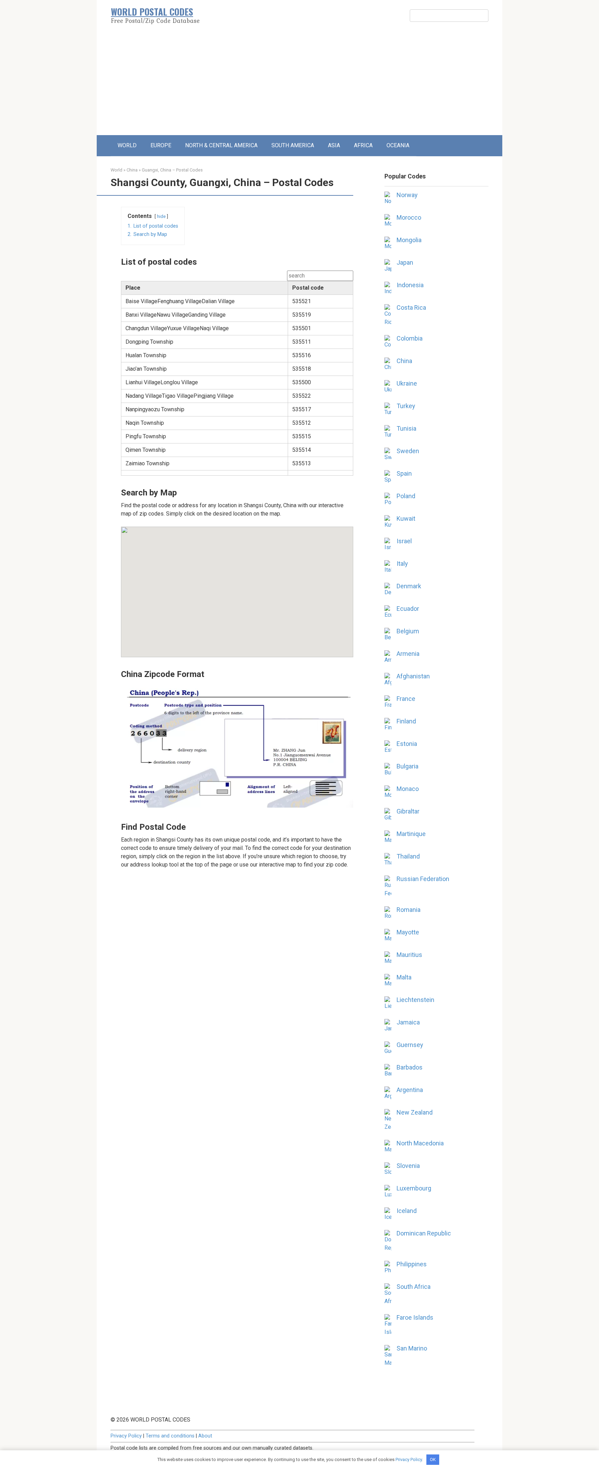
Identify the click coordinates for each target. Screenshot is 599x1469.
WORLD (127, 145)
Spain (404, 473)
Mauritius (409, 954)
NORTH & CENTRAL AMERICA (221, 145)
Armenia (408, 653)
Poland (406, 496)
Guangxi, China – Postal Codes (172, 170)
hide (161, 216)
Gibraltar (408, 811)
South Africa (414, 1286)
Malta (404, 977)
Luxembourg (414, 1188)
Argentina (410, 1089)
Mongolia (409, 240)
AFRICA (363, 145)
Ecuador (408, 608)
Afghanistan (413, 676)
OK (433, 1459)
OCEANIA (398, 145)
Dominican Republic (424, 1233)
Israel (404, 541)
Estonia (407, 743)
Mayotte (408, 932)
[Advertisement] (299, 83)
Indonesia (410, 285)
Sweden (408, 451)
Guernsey (410, 1044)
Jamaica (408, 1022)
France (406, 698)
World (116, 170)
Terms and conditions (170, 1436)
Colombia (410, 338)
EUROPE (160, 145)
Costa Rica (411, 307)
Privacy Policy (126, 1436)
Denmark (409, 586)
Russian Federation (423, 878)
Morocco (409, 217)
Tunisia (406, 428)
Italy (402, 563)
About (205, 1436)
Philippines (412, 1264)
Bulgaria (407, 766)
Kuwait (406, 518)
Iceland (407, 1210)
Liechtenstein (415, 999)
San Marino (412, 1348)
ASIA (334, 145)
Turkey (406, 406)
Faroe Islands (415, 1317)
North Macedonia (420, 1143)
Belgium (408, 631)
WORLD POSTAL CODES (152, 11)
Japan (405, 262)
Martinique (411, 833)
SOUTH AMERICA (292, 145)
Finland (406, 721)
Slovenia (408, 1165)
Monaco (408, 788)
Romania (408, 909)
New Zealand (415, 1112)
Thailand (408, 856)
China (132, 170)
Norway (407, 195)
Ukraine (407, 383)
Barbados (410, 1067)
